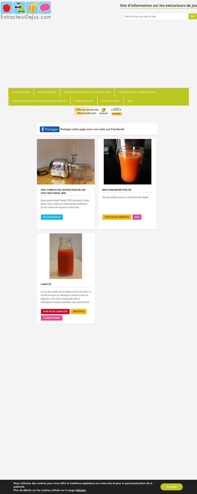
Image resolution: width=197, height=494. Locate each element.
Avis (137, 217)
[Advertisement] (98, 59)
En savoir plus (52, 217)
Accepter (171, 487)
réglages (80, 490)
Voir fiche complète (117, 217)
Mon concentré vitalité (116, 190)
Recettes (78, 311)
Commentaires (51, 318)
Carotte (46, 284)
